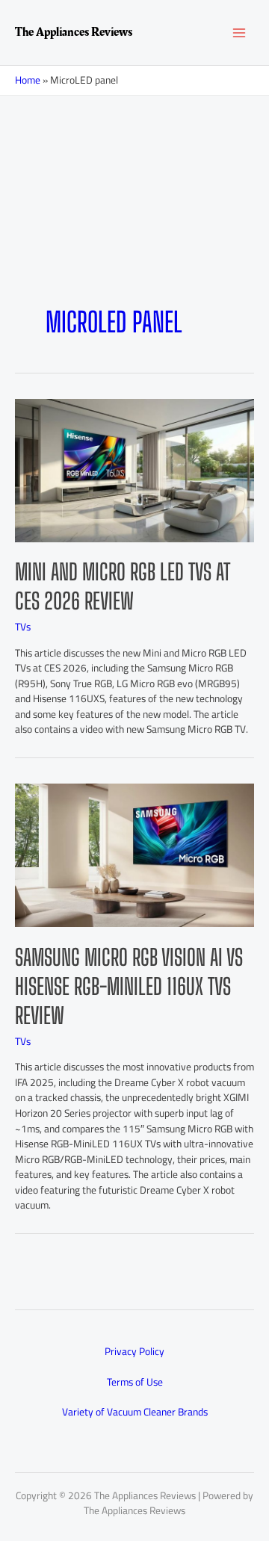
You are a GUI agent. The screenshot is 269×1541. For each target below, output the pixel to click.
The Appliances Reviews (73, 32)
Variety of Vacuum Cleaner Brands (135, 1411)
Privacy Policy (134, 1351)
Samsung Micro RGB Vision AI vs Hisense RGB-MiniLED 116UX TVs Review (129, 986)
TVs (23, 626)
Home (27, 80)
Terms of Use (135, 1382)
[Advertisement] (134, 224)
